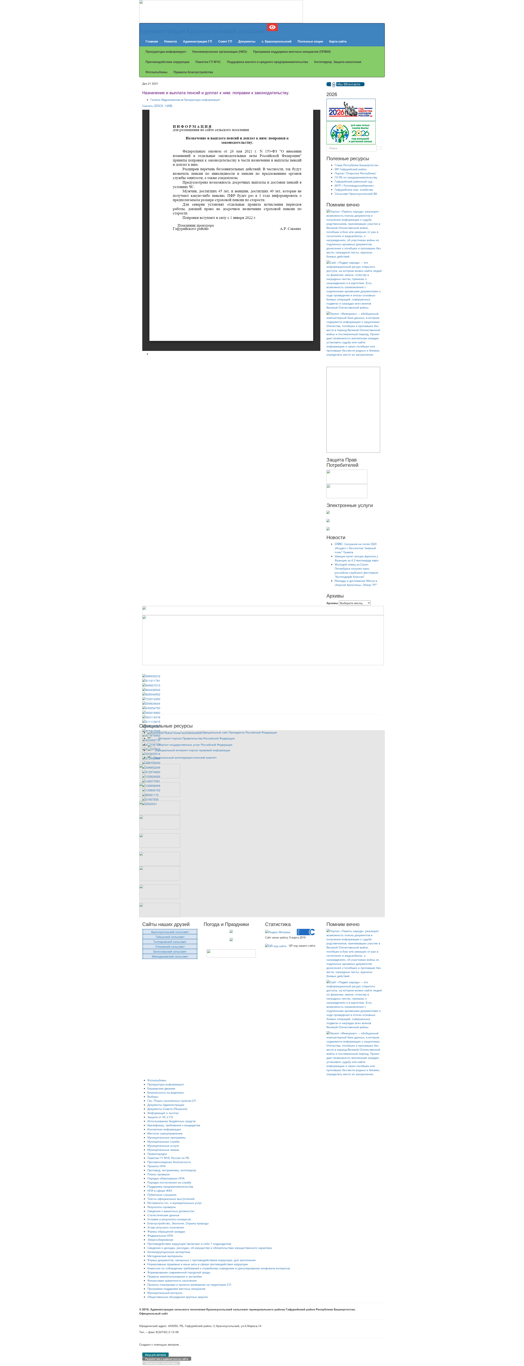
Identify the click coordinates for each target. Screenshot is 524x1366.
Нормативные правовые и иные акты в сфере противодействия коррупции (197, 1264)
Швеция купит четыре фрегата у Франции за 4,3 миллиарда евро (356, 558)
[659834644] (151, 703)
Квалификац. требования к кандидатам (173, 1125)
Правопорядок (157, 1154)
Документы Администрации (165, 1105)
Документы (246, 41)
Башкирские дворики (161, 1088)
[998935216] (151, 676)
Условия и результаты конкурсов (169, 1219)
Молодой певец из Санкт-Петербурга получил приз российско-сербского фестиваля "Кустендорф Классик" (356, 570)
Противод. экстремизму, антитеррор (171, 1170)
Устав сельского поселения (165, 1227)
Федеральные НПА (160, 1235)
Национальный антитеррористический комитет (185, 757)
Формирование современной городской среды (178, 1272)
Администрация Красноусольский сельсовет (203, 30)
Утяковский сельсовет (170, 946)
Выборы (152, 1096)
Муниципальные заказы (163, 1150)
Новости (170, 41)
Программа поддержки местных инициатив (176, 1289)
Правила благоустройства (193, 72)
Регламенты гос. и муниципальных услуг (174, 1203)
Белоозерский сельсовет (169, 951)
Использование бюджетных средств (171, 1121)
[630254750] (151, 707)
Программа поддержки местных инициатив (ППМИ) (292, 51)
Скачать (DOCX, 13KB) (157, 106)
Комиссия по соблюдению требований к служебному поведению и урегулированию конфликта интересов (218, 1268)
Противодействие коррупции (167, 61)
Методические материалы (165, 1256)
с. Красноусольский (276, 41)
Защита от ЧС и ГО (160, 1117)
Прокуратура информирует (166, 51)
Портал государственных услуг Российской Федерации (195, 744)
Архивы (332, 603)
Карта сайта (338, 41)
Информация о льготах (163, 1113)
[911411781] (151, 680)
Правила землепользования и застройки (174, 1276)
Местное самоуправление (165, 1133)
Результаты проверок (161, 1207)
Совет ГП (225, 41)
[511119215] (151, 721)
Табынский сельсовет (170, 937)
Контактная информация (164, 1129)
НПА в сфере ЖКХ (159, 1190)
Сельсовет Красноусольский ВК (356, 193)
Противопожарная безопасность (169, 1162)
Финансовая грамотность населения (172, 1280)
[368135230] (151, 762)
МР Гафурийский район (351, 169)
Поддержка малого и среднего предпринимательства (267, 61)
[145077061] (151, 780)
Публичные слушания (161, 1194)
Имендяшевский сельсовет (170, 956)
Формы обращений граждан (166, 1231)
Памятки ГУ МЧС (208, 61)
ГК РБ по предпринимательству (356, 177)
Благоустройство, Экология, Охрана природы (178, 1223)
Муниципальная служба (163, 1141)
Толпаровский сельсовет (169, 941)
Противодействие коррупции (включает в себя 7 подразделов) (189, 1244)
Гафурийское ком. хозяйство (354, 189)
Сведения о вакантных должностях (170, 1211)
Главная (152, 41)
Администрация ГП (197, 41)
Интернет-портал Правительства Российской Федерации (196, 738)
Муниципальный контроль (164, 1293)
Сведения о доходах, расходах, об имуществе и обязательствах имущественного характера (209, 1248)
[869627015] (151, 685)
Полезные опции (310, 41)
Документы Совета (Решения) (167, 1109)
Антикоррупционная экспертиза (168, 1252)
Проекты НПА (156, 1166)
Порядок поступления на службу (169, 1182)
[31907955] (150, 799)
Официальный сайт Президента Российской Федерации (239, 732)
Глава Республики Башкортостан (356, 165)
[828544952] (151, 694)
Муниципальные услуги (163, 1145)
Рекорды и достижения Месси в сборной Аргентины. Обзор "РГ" (356, 583)
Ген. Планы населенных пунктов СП (171, 1100)
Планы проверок (158, 1174)
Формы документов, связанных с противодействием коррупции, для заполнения (201, 1260)
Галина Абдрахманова (165, 99)
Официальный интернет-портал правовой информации (192, 750)
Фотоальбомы (156, 72)
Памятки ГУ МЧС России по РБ (168, 1158)
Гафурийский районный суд (353, 181)
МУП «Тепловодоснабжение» (354, 185)
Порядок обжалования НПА (165, 1178)
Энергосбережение (160, 1239)
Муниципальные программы (166, 1137)
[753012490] (151, 698)
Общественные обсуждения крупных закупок (177, 1297)
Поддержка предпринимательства (170, 1186)
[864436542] (151, 689)
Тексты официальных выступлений (170, 1199)
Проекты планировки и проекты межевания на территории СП (189, 1284)
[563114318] (151, 717)
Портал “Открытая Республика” (355, 173)
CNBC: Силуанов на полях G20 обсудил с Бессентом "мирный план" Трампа (356, 548)
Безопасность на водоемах (165, 1092)
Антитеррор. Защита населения (337, 61)
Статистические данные (163, 1215)
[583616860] (151, 712)
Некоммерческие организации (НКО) (219, 51)
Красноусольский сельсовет (170, 932)
